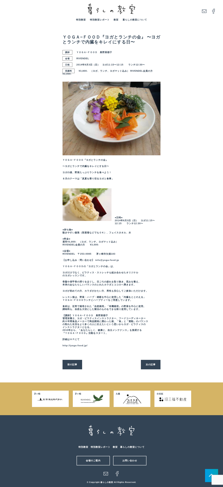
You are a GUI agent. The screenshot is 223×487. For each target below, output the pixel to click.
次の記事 (151, 364)
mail (204, 11)
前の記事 (72, 364)
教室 (116, 19)
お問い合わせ (129, 460)
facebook (213, 11)
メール (106, 473)
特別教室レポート (100, 19)
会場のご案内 (93, 460)
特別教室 (81, 19)
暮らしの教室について (135, 19)
